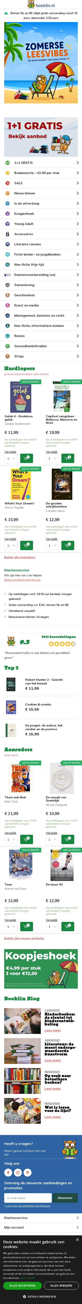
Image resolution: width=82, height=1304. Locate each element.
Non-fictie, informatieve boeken (39, 326)
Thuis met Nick (15, 797)
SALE (18, 183)
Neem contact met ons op (22, 580)
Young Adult (23, 224)
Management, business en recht (39, 315)
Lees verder (27, 1278)
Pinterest (28, 1173)
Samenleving (24, 285)
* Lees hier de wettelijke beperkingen (27, 1205)
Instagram (18, 1173)
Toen (8, 884)
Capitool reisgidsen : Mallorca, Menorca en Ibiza (61, 419)
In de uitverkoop (26, 203)
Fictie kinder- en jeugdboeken (37, 254)
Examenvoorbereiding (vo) (34, 275)
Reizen (19, 336)
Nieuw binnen (24, 193)
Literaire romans (27, 244)
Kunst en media (26, 305)
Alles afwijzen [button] (61, 1285)
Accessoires (23, 234)
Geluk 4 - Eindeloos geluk (19, 417)
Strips (19, 356)
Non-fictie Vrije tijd (29, 265)
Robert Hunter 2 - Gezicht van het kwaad (44, 681)
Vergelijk (10, 452)
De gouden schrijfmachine (56, 505)
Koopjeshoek (24, 214)
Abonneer (65, 1198)
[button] (41, 1296)
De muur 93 (54, 884)
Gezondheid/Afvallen (30, 346)
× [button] (77, 1239)
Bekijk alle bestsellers (19, 557)
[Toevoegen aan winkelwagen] (26, 458)
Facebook (8, 1173)
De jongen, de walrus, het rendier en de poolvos (43, 727)
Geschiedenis (24, 295)
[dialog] (41, 1269)
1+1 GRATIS (23, 163)
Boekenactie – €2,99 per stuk (36, 173)
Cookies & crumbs (38, 704)
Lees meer (53, 1030)
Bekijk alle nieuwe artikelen (24, 938)
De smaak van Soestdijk (56, 799)
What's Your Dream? (19, 503)
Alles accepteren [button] (22, 1285)
